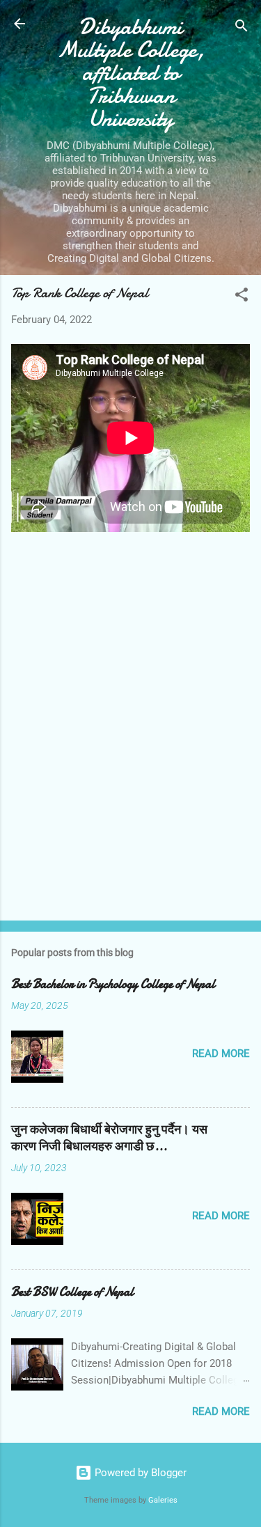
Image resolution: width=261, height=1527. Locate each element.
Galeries (162, 1500)
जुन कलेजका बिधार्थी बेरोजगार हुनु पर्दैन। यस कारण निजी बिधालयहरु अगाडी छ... (109, 1138)
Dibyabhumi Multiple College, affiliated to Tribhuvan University (131, 72)
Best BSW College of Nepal (72, 1292)
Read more (221, 1053)
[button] (241, 297)
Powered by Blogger (139, 1472)
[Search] (241, 28)
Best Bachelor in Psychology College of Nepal (113, 984)
